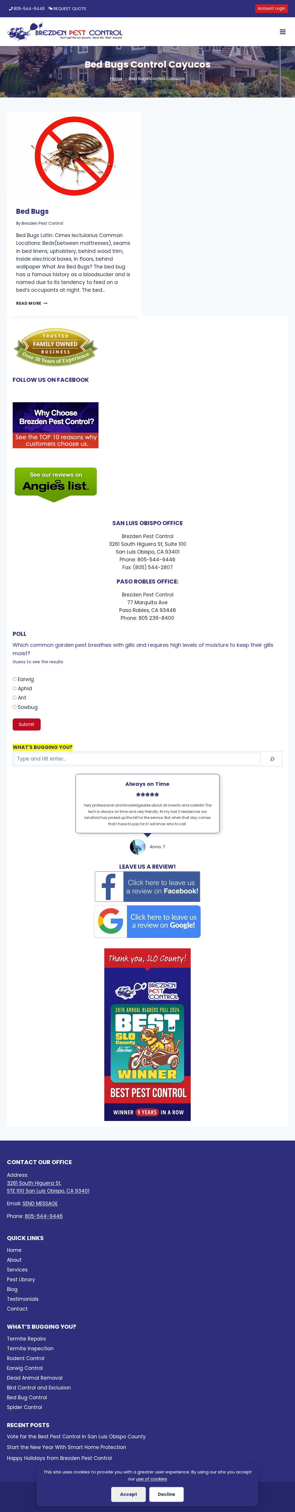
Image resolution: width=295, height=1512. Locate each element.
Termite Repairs (26, 1338)
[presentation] (74, 154)
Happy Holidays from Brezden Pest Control (59, 1458)
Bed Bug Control (27, 1397)
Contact (17, 1308)
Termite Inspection (30, 1348)
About (14, 1259)
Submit (27, 724)
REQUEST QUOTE (70, 9)
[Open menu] (281, 31)
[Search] (272, 759)
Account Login (271, 8)
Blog (12, 1289)
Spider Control (24, 1407)
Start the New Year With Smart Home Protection (66, 1447)
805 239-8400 (156, 618)
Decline (166, 1494)
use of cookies (151, 1479)
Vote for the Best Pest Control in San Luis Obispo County (76, 1436)
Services (17, 1269)
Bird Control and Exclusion (39, 1387)
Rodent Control (25, 1358)
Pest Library (21, 1279)
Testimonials (23, 1299)
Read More (32, 303)
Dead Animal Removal (35, 1377)
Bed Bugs (32, 211)
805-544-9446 (29, 9)
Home (14, 1250)
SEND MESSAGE (40, 1203)
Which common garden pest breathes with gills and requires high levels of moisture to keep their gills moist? (143, 653)
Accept (128, 1494)
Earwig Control (25, 1368)
